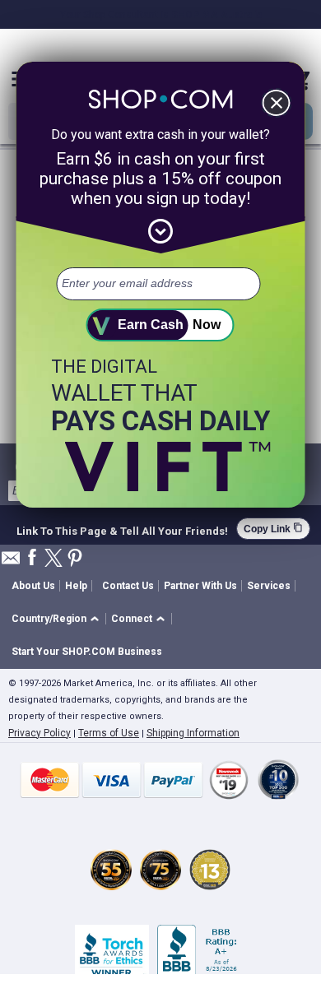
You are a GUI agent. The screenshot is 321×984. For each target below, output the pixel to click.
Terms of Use (108, 733)
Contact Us (128, 586)
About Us (33, 586)
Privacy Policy (39, 733)
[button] (58, 619)
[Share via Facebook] (32, 558)
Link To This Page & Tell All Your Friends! (122, 529)
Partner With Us (200, 586)
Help (76, 586)
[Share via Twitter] (53, 559)
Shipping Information (193, 733)
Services (269, 586)
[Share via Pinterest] (75, 559)
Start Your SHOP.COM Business (87, 651)
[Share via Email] (11, 562)
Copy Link (273, 528)
